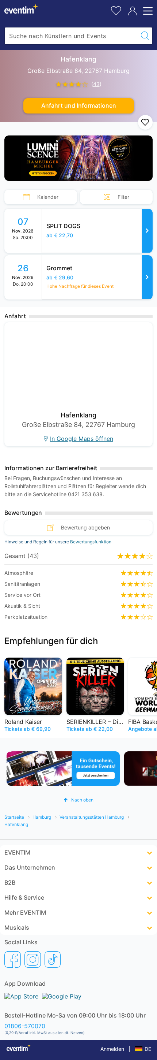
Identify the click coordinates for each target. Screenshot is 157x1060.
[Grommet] (147, 277)
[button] (78, 800)
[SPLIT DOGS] (147, 231)
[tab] (40, 197)
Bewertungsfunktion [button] (90, 541)
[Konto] (132, 11)
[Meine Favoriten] (116, 9)
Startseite (14, 817)
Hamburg (41, 817)
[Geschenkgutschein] (63, 768)
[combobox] (71, 35)
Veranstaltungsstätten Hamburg (92, 817)
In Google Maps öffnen (81, 438)
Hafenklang (16, 824)
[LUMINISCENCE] (78, 158)
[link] (97, 231)
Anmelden (112, 1049)
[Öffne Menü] (147, 11)
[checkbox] (145, 122)
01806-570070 (24, 1026)
